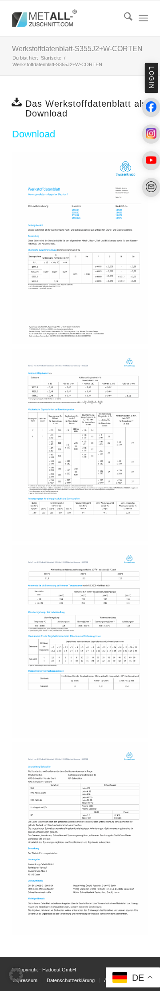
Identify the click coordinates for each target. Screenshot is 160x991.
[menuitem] (123, 18)
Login (151, 77)
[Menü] (143, 18)
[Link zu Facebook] (151, 107)
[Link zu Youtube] (151, 161)
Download (33, 134)
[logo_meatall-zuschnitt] (66, 18)
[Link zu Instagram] (151, 134)
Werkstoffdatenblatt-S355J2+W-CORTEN (77, 48)
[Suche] (123, 18)
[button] (16, 975)
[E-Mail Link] (151, 187)
